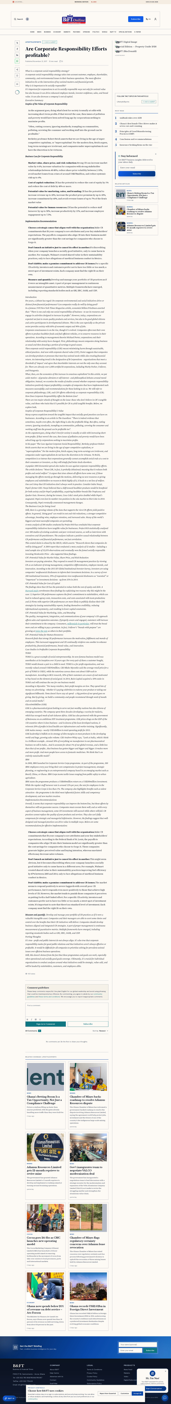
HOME (32, 32)
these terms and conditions (49, 997)
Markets (127, 1373)
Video (126, 1376)
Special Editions (125, 32)
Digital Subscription (131, 1380)
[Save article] (17, 75)
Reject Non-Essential (108, 1393)
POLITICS (96, 32)
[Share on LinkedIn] (17, 55)
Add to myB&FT (50, 42)
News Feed (128, 1369)
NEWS (39, 32)
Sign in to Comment (45, 1024)
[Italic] (31, 1019)
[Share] (17, 69)
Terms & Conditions (94, 1369)
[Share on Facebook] (17, 49)
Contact (53, 1380)
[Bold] (27, 1019)
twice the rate (41, 631)
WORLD (104, 32)
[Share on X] (17, 43)
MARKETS (67, 32)
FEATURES (76, 32)
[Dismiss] (156, 154)
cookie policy (32, 1399)
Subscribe (135, 19)
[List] (40, 1019)
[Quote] (36, 1019)
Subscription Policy (94, 1383)
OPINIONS (86, 32)
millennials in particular (78, 623)
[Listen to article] (17, 84)
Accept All (137, 1393)
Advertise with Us (56, 1376)
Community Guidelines (95, 1380)
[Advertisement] (136, 73)
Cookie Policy (92, 1376)
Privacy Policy (92, 1373)
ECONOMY (57, 32)
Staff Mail (53, 1383)
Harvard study (32, 590)
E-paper (137, 32)
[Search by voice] (27, 19)
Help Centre (54, 1373)
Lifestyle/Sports (33, 42)
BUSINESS (47, 32)
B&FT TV (113, 32)
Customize (125, 1393)
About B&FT (54, 1369)
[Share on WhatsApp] (17, 61)
